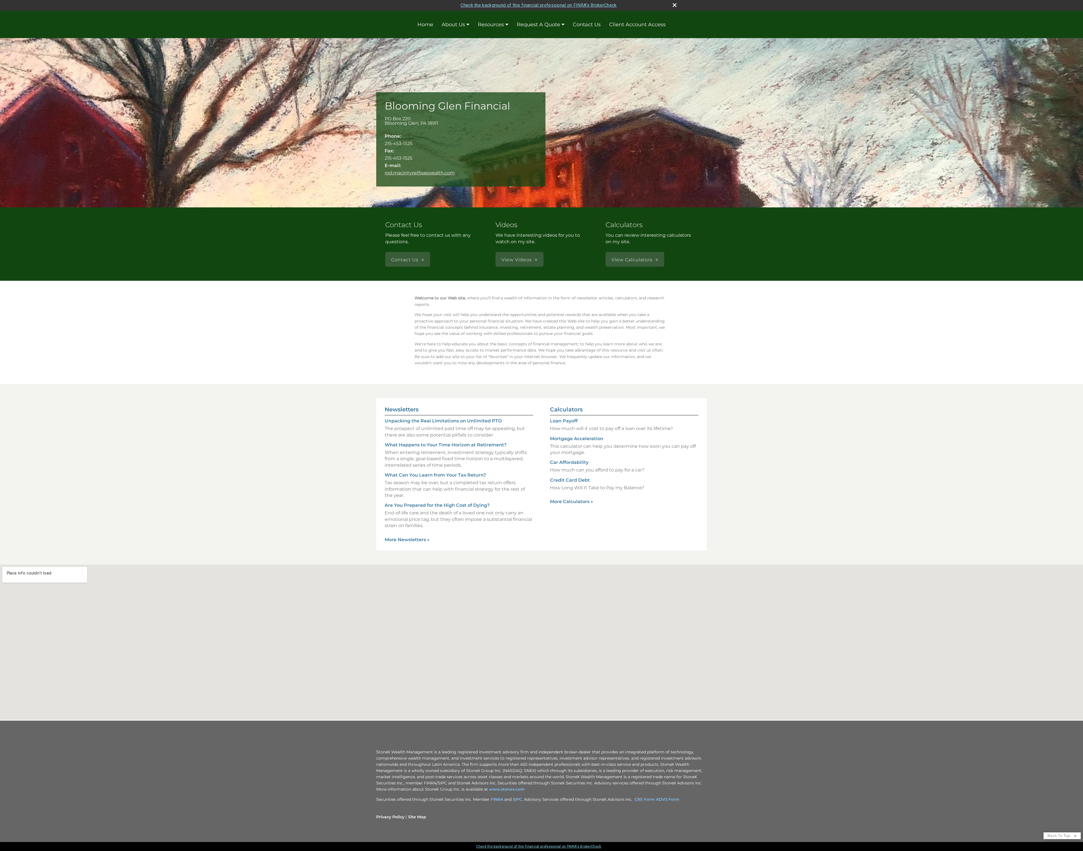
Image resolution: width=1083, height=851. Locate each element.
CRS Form (645, 799)
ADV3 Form (667, 799)
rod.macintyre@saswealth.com (420, 173)
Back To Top (1059, 836)
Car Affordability (569, 462)
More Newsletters (407, 539)
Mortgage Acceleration (576, 438)
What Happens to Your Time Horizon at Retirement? (446, 445)
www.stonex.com (507, 789)
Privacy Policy (390, 816)
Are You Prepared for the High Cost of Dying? (437, 505)
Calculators (566, 409)
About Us (453, 24)
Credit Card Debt (570, 480)
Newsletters (402, 409)
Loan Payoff (564, 421)
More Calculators (571, 501)
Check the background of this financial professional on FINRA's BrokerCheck (539, 5)
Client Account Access (637, 24)
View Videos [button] (516, 259)
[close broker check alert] (674, 5)
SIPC (517, 799)
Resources (491, 24)
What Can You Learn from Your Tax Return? (435, 475)
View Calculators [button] (632, 259)
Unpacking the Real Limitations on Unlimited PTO (443, 421)
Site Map (417, 816)
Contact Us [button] (405, 259)
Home (425, 24)
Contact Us (587, 24)
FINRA (497, 799)
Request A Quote (538, 24)
